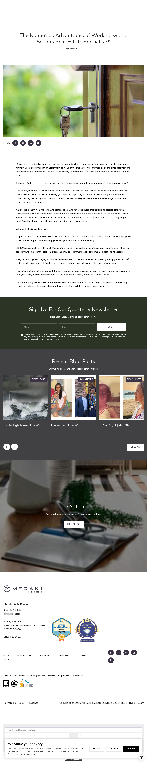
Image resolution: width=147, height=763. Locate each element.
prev (6, 447)
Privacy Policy (58, 339)
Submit (112, 327)
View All (135, 447)
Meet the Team (24, 655)
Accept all (131, 748)
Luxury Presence (28, 703)
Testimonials (84, 655)
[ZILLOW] (134, 652)
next (14, 447)
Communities (63, 655)
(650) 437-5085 (12, 610)
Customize (114, 748)
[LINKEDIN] (126, 652)
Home (6, 655)
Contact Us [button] (73, 524)
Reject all (97, 748)
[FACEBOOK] (111, 652)
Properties (44, 655)
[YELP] (111, 660)
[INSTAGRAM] (118, 652)
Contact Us (8, 659)
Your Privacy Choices (73, 760)
